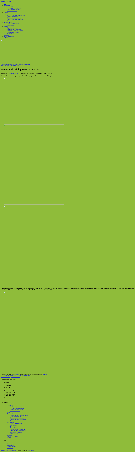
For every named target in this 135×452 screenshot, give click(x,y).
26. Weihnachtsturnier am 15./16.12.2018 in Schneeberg (15, 64)
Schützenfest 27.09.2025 (13, 32)
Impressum (6, 35)
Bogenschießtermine (12, 28)
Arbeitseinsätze (10, 33)
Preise (8, 21)
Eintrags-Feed (10, 445)
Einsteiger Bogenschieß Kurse (14, 29)
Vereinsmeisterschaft (12, 11)
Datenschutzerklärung (9, 36)
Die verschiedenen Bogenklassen (15, 19)
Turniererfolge (10, 6)
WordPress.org (10, 448)
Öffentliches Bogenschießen (14, 18)
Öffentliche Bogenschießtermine (15, 30)
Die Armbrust (10, 25)
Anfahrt (6, 37)
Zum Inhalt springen (6, 1)
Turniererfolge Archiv (15, 8)
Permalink (44, 374)
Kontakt (6, 12)
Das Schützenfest (8, 22)
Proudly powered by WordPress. (9, 450)
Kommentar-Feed (11, 446)
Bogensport (6, 13)
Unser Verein (7, 5)
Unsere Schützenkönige (13, 23)
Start (5, 4)
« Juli (5, 399)
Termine (6, 26)
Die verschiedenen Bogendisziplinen (16, 15)
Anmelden (9, 443)
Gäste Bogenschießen (12, 16)
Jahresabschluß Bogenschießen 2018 (10, 65)
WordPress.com (31, 450)
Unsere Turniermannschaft (13, 9)
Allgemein (16, 374)
